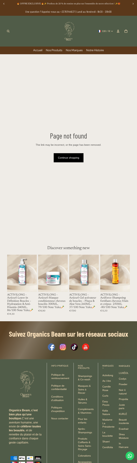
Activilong (107, 375)
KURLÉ (123, 414)
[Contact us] (130, 456)
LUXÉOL (124, 373)
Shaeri (106, 441)
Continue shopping (68, 157)
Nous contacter (59, 418)
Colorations (84, 455)
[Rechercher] (8, 31)
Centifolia (107, 447)
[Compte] (118, 31)
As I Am (106, 380)
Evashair (124, 428)
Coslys (122, 378)
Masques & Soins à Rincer (84, 389)
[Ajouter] (31, 286)
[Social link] (51, 347)
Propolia (123, 399)
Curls (105, 395)
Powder (123, 384)
